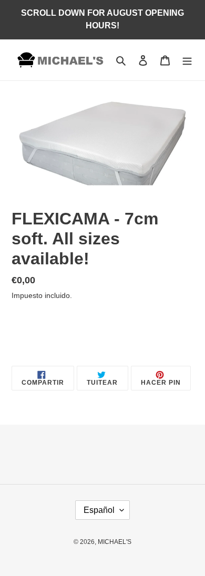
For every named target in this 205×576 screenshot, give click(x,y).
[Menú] (187, 60)
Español (99, 510)
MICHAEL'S (114, 542)
